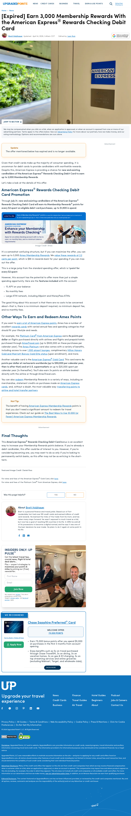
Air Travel (77, 705)
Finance (76, 695)
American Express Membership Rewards (50, 406)
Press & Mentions (99, 722)
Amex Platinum (31, 347)
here (56, 479)
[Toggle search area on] (111, 3)
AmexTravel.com (30, 343)
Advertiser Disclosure (119, 4)
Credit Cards (47, 4)
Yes (56, 495)
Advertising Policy (65, 132)
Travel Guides (79, 700)
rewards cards (19, 327)
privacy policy (14, 598)
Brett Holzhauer (15, 36)
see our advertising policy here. (58, 773)
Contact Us (117, 705)
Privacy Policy (8, 722)
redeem (19, 380)
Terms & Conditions (38, 722)
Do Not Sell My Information (28, 725)
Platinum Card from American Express (41, 336)
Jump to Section (11, 122)
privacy (18, 594)
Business (63, 4)
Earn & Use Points (94, 4)
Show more (51, 667)
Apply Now (15, 645)
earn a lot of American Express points (36, 323)
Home (4, 11)
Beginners (97, 700)
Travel (76, 4)
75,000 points (56, 633)
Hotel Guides (99, 695)
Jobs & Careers (119, 700)
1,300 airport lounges (39, 350)
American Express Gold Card (48, 360)
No (75, 495)
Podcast (115, 695)
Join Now (18, 589)
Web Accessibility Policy (61, 722)
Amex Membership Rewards (35, 255)
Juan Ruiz (71, 36)
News (35, 4)
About (95, 705)
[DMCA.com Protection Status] (9, 737)
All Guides (22, 722)
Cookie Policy (82, 722)
